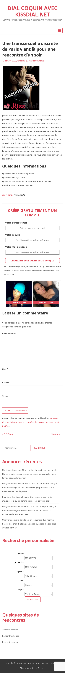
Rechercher (32, 599)
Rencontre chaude (10, 635)
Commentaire (9, 333)
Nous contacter (42, 663)
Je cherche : (19, 562)
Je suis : (21, 553)
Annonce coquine (10, 629)
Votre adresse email (16, 222)
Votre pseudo (12, 234)
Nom (5, 369)
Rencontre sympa (10, 642)
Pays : (22, 580)
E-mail (5, 382)
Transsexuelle (19, 194)
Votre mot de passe (16, 246)
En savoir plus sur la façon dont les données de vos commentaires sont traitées (30, 422)
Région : (21, 589)
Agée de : (20, 571)
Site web (6, 396)
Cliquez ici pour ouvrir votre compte (32, 260)
